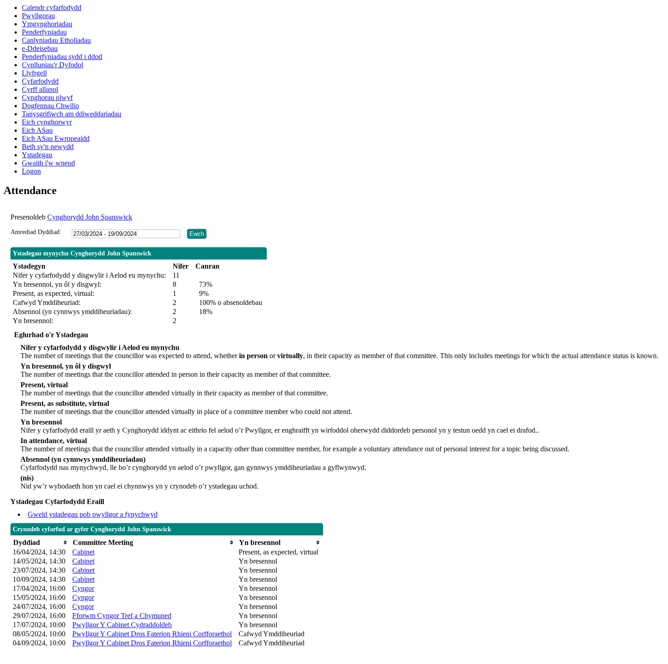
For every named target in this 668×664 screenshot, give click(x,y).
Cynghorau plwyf (47, 97)
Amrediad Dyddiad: (35, 232)
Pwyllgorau (38, 16)
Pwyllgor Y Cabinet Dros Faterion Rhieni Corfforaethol (152, 634)
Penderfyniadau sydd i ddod (62, 56)
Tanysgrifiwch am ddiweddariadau (71, 114)
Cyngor (83, 588)
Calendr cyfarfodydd (51, 7)
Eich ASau (37, 130)
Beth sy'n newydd (48, 146)
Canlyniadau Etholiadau (56, 40)
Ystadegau (37, 155)
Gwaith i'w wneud (48, 163)
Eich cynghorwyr (47, 122)
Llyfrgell (34, 73)
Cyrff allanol (40, 89)
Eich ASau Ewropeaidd (56, 138)
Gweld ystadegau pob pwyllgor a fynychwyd (93, 514)
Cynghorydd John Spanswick (89, 217)
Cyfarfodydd (40, 81)
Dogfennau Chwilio (50, 106)
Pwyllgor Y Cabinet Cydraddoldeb (122, 625)
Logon (31, 171)
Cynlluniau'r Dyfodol (52, 65)
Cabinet (83, 552)
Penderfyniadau (44, 32)
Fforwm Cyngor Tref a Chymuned (121, 615)
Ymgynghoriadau (47, 24)
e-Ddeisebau (40, 48)
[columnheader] (40, 542)
